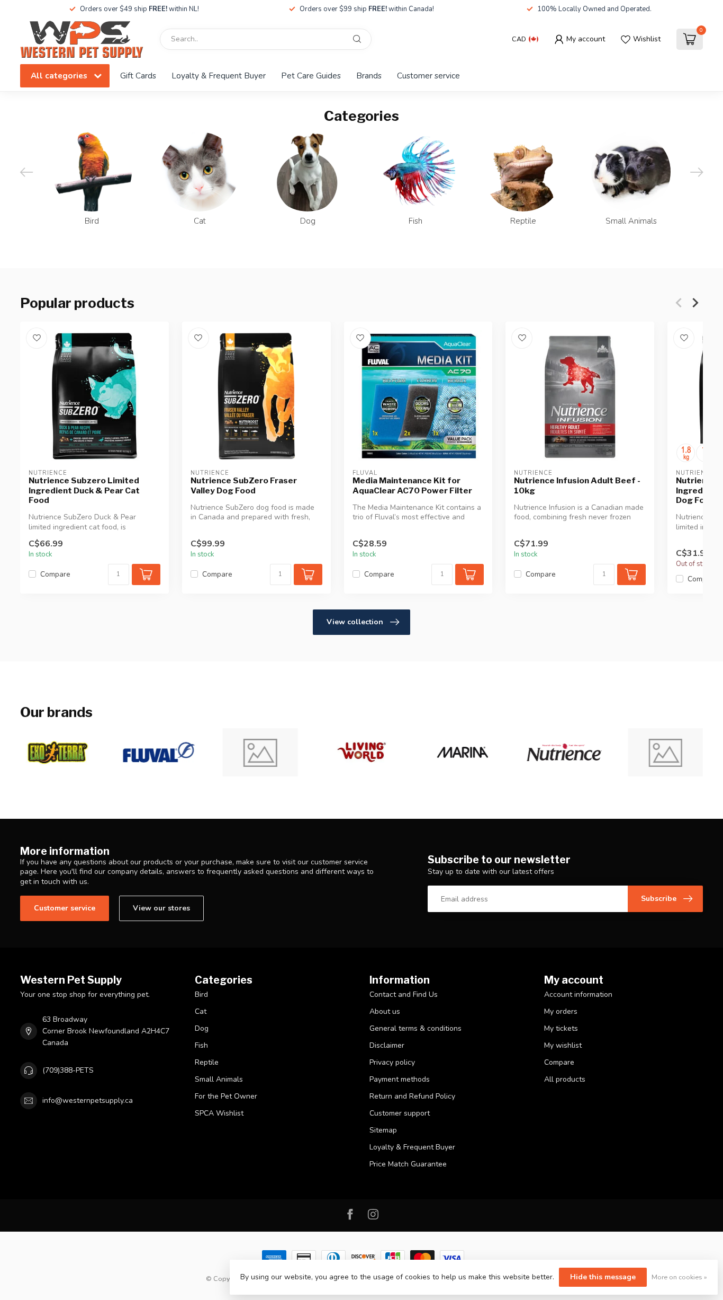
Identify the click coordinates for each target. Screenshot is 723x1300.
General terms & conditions (415, 1028)
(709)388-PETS (68, 1070)
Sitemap (383, 1130)
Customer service (428, 75)
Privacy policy (392, 1062)
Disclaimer (386, 1045)
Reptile (207, 1062)
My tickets (561, 1028)
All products (564, 1079)
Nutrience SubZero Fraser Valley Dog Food (244, 485)
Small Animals (219, 1079)
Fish (201, 1045)
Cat (200, 1011)
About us (384, 1011)
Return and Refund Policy (412, 1096)
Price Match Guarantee (408, 1164)
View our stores (161, 908)
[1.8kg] (685, 453)
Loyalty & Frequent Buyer (218, 75)
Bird (201, 994)
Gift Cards (138, 75)
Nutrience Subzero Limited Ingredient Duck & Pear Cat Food (84, 490)
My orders (560, 1011)
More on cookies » (679, 1276)
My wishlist (563, 1045)
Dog (202, 1028)
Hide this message (603, 1277)
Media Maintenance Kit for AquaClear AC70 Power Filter (412, 485)
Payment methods (399, 1079)
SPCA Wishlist (219, 1113)
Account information (578, 994)
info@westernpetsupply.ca (87, 1100)
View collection (355, 622)
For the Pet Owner (226, 1096)
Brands (369, 75)
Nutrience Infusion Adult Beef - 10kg (577, 485)
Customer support (399, 1113)
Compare (55, 574)
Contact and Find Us (403, 994)
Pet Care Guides (311, 75)
